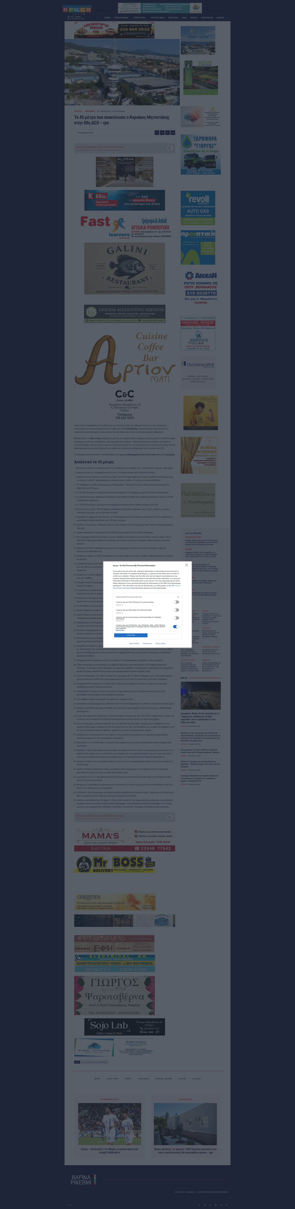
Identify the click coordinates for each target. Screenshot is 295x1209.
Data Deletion (134, 643)
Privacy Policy (161, 643)
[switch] (176, 602)
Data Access (147, 643)
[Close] (187, 566)
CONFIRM (131, 635)
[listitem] (147, 597)
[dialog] (147, 604)
